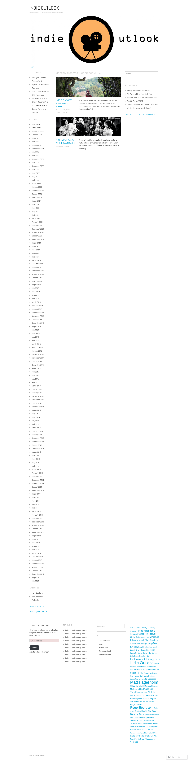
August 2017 (36, 368)
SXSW (151, 720)
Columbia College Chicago (143, 643)
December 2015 (38, 438)
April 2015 (35, 466)
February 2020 (37, 263)
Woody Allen (150, 738)
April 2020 (35, 257)
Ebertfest (145, 647)
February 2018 (37, 347)
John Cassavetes (146, 673)
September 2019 (38, 281)
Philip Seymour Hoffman (139, 698)
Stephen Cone (137, 714)
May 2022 (35, 176)
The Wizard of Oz (145, 730)
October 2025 (37, 134)
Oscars (133, 695)
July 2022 (35, 169)
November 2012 (38, 567)
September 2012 (38, 574)
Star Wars (152, 711)
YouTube (134, 741)
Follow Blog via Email (39, 625)
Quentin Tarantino (136, 701)
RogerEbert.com (141, 707)
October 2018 (37, 319)
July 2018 (35, 330)
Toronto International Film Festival (141, 733)
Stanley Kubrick (141, 711)
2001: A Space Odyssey (138, 628)
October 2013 (37, 528)
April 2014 (35, 508)
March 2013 (36, 553)
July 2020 (35, 246)
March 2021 (36, 218)
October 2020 (37, 236)
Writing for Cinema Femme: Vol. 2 (139, 90)
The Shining (150, 726)
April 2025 (35, 141)
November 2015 (38, 441)
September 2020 (38, 239)
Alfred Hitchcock (146, 630)
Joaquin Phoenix (149, 669)
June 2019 (36, 291)
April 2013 (35, 549)
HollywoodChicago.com (146, 659)
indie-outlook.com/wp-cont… (76, 630)
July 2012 (35, 581)
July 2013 (35, 539)
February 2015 (37, 473)
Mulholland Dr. (136, 689)
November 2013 (38, 525)
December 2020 (38, 229)
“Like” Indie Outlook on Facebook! (140, 115)
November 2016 (38, 399)
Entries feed (103, 647)
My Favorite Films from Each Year (139, 94)
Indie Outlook (44, 8)
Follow (34, 647)
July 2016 (35, 413)
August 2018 (36, 326)
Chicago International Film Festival (144, 638)
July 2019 (35, 288)
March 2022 (36, 183)
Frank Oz (133, 653)
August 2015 (36, 452)
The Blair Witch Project (150, 723)
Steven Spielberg (146, 717)
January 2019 (37, 309)
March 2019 (36, 302)
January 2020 (37, 267)
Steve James (149, 714)
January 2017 (37, 392)
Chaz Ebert (146, 637)
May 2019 (35, 295)
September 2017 (38, 365)
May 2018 (35, 337)
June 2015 (36, 459)
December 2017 (38, 354)
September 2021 (38, 197)
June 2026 (36, 124)
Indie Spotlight (37, 593)
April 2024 (35, 155)
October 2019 (37, 277)
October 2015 (37, 445)
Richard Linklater (149, 701)
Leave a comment (62, 112)
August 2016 (36, 410)
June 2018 (36, 333)
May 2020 (35, 253)
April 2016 (35, 424)
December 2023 (38, 159)
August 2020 (36, 243)
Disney (139, 647)
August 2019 (36, 284)
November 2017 (38, 358)
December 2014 (38, 480)
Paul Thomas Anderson (147, 695)
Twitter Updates (36, 607)
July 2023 (35, 162)
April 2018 (35, 340)
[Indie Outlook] (94, 40)
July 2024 (35, 152)
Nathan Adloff (142, 692)
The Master (134, 727)
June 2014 (36, 501)
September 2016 (38, 406)
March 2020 (36, 260)
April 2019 (35, 298)
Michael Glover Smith (137, 686)
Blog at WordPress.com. (37, 755)
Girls (132, 656)
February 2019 (37, 305)
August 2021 (36, 201)
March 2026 (36, 127)
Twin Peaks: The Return (144, 736)
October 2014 (37, 487)
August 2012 (36, 577)
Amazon (133, 633)
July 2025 (35, 138)
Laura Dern (139, 676)
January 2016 (37, 434)
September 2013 (38, 532)
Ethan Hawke (141, 650)
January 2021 (37, 225)
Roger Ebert (136, 704)
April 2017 (35, 382)
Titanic (153, 730)
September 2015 (38, 448)
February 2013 (37, 556)
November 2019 (38, 274)
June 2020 (36, 250)
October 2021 (37, 194)
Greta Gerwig (139, 656)
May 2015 (35, 462)
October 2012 (37, 570)
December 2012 (38, 563)
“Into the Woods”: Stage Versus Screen (64, 103)
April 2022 (35, 180)
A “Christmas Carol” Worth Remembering (65, 141)
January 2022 (37, 187)
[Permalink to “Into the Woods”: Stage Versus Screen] (88, 88)
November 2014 (38, 483)
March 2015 (36, 469)
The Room (141, 727)
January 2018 (37, 351)
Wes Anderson (139, 739)
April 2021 (35, 215)
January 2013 (37, 560)
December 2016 (38, 396)
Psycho (153, 698)
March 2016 (36, 427)
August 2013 (36, 535)
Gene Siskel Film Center (147, 653)
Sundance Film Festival (139, 720)
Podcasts (35, 600)
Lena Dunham (149, 676)
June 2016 (36, 417)
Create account (104, 640)
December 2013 (38, 522)
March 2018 (36, 344)
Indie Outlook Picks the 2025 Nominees (142, 97)
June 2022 (36, 173)
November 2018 (38, 316)
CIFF (132, 643)
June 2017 (36, 375)
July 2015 (35, 455)
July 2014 (35, 497)
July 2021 (35, 204)
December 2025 (38, 131)
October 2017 (37, 361)
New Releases (115, 79)
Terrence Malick (136, 723)
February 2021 (37, 222)
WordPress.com (105, 654)
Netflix (151, 692)
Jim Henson (137, 669)
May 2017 (35, 379)
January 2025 (37, 145)
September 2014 (38, 490)
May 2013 (35, 546)
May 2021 (35, 211)
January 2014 (37, 518)
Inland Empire (141, 666)
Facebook (150, 649)
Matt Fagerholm (144, 682)
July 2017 (35, 372)
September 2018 (38, 323)
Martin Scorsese (149, 678)
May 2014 (35, 504)
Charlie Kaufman (136, 637)
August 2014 (36, 494)
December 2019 (38, 270)
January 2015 (37, 476)
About (31, 67)
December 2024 (38, 148)
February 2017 (37, 389)
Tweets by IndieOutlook (38, 611)
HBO (147, 655)
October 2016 (37, 403)
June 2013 (36, 542)
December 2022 (38, 166)
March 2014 (36, 511)
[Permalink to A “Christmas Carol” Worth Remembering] (88, 127)
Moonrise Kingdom (151, 686)
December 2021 (38, 190)
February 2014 (37, 515)
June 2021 (36, 208)
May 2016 (35, 420)
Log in (101, 644)
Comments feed (105, 651)
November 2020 (38, 232)
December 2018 (38, 312)
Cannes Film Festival (146, 633)
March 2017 (36, 386)
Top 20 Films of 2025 (39, 98)
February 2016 (37, 431)
